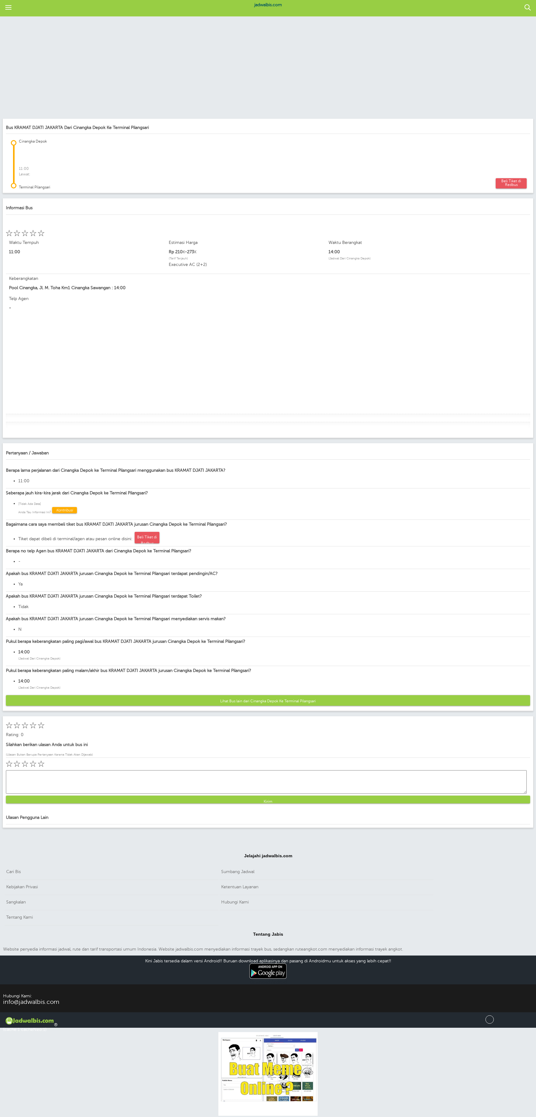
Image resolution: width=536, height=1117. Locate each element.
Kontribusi (64, 510)
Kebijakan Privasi (22, 887)
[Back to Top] (489, 1022)
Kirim (268, 801)
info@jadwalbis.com (31, 1001)
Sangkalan (16, 902)
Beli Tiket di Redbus (511, 183)
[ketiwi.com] (268, 1114)
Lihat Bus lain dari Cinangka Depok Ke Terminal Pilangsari (268, 701)
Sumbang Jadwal (237, 871)
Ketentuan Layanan (239, 887)
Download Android (268, 982)
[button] (8, 8)
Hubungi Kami (235, 902)
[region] (268, 68)
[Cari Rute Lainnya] (527, 8)
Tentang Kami (19, 917)
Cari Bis (13, 871)
